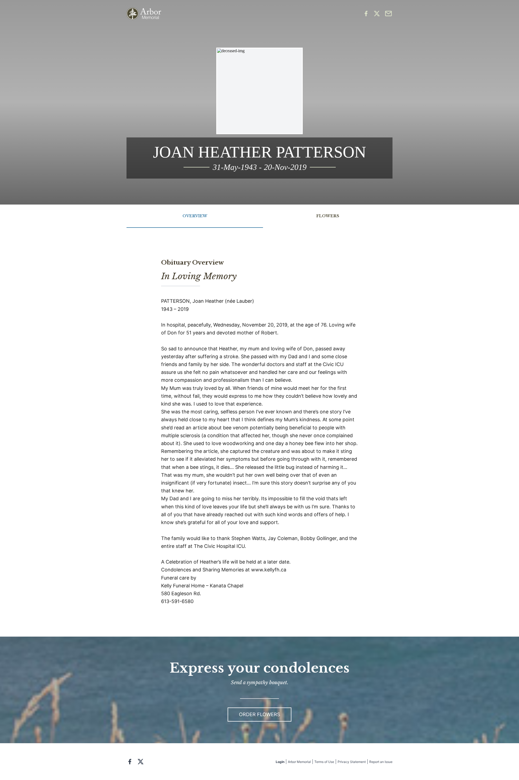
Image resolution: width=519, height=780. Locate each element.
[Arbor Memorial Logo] (144, 14)
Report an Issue (380, 762)
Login (280, 762)
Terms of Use (324, 762)
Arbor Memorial (299, 762)
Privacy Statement (352, 762)
